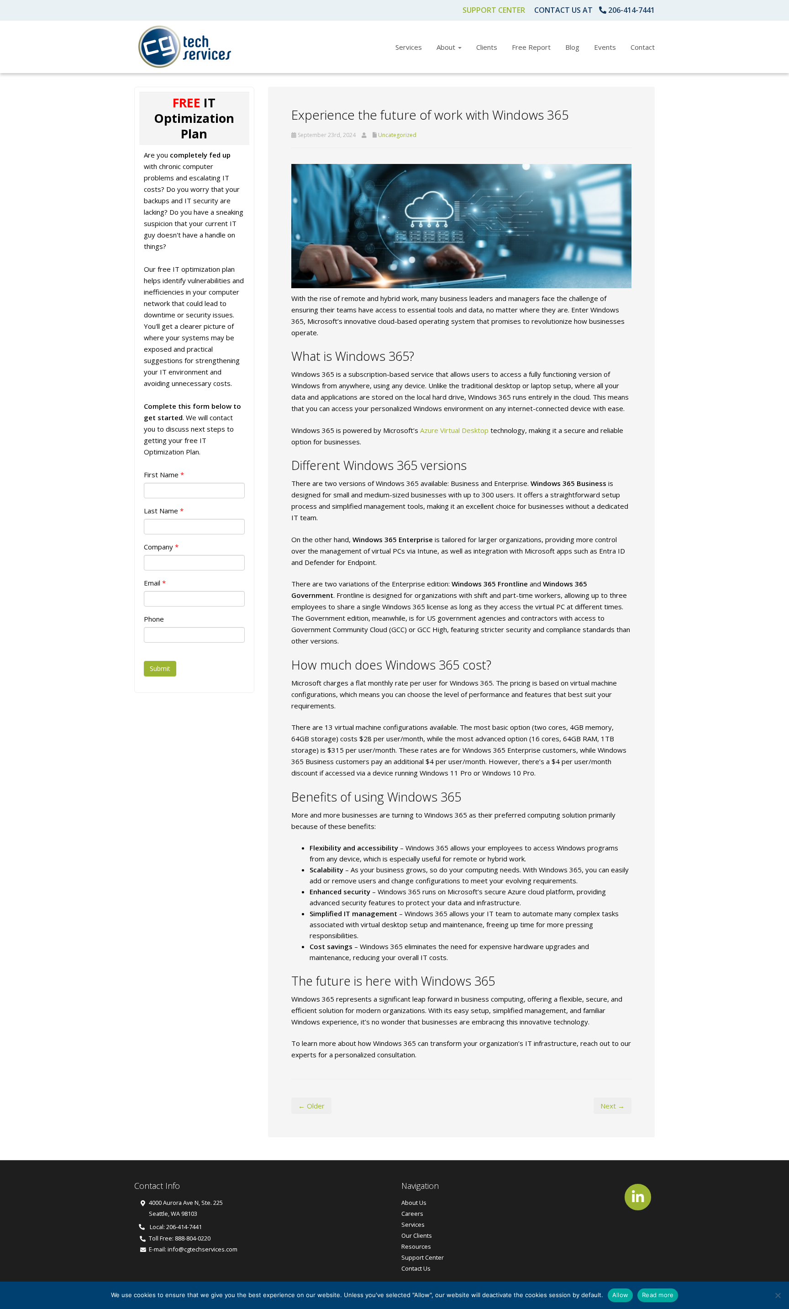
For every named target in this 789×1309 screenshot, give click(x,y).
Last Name (164, 510)
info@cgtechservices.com (202, 1249)
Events (605, 47)
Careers (412, 1213)
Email (155, 582)
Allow (620, 1294)
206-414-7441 (631, 10)
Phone (154, 618)
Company (161, 546)
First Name (164, 474)
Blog (572, 47)
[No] (777, 1295)
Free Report (531, 47)
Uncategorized (397, 135)
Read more (657, 1294)
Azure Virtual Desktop (454, 430)
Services (408, 47)
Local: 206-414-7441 (175, 1227)
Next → (612, 1105)
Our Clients (416, 1235)
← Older (311, 1105)
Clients (486, 47)
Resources (416, 1246)
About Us (413, 1202)
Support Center (494, 10)
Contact (643, 47)
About (447, 47)
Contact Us (416, 1268)
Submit (160, 668)
